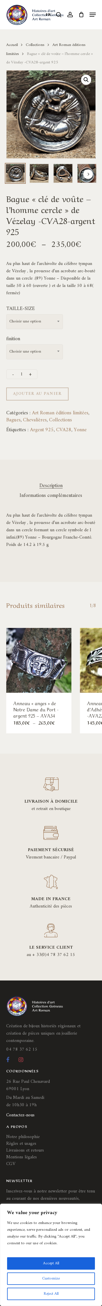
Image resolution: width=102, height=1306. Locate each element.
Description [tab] (51, 485)
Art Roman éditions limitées (60, 413)
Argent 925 (42, 430)
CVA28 (63, 430)
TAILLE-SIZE (20, 308)
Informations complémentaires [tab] (51, 495)
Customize (51, 1278)
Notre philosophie (23, 1136)
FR (48, 15)
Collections (35, 44)
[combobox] (34, 321)
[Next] (88, 174)
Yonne (80, 430)
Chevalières (35, 420)
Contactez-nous (20, 1115)
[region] (51, 1255)
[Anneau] (38, 660)
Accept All (51, 1263)
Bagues (13, 420)
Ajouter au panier (37, 394)
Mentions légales (21, 1157)
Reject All (51, 1293)
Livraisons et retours (25, 1150)
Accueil (12, 44)
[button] (93, 14)
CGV (10, 1163)
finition (13, 339)
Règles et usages (21, 1143)
